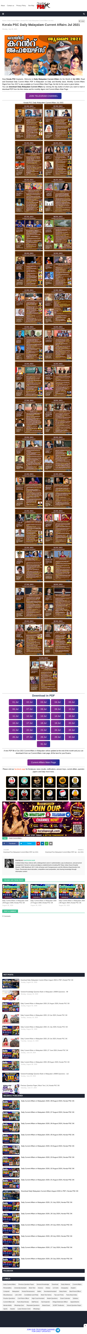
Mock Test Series (46, 1295)
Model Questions (52, 1298)
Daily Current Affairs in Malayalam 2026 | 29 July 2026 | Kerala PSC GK (46, 1225)
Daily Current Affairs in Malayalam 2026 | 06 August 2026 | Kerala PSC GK (72, 902)
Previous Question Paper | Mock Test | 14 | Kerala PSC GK (40, 1085)
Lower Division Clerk (24, 1309)
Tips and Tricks (59, 1295)
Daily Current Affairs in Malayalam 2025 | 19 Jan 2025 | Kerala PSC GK (44, 1015)
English (73, 1288)
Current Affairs (77, 1284)
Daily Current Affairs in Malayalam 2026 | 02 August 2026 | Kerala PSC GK (47, 1168)
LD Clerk (55, 1288)
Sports (5, 1309)
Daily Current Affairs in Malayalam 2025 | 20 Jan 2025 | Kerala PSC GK (44, 1038)
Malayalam (15, 1291)
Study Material (65, 1284)
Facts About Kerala (23, 1302)
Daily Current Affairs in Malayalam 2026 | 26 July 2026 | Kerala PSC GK (46, 1259)
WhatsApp (36, 1309)
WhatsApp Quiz (19, 1305)
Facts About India (71, 1295)
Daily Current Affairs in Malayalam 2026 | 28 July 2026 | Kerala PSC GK (46, 1236)
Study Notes (63, 1291)
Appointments (74, 1302)
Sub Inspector (45, 1302)
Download (55, 1284)
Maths (39, 1291)
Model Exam (46, 1305)
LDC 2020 (18, 1295)
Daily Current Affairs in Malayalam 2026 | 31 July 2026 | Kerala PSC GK (44, 1027)
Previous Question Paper (26, 1284)
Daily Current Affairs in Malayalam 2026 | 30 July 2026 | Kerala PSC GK (46, 1213)
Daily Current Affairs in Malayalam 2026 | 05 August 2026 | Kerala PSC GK (47, 1135)
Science (40, 1288)
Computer (6, 1291)
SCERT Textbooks (58, 1305)
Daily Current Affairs (13, 20)
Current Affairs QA (8, 1302)
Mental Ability (7, 1305)
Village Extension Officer (60, 1302)
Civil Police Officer (23, 1298)
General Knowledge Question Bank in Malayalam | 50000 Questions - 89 (44, 992)
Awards (12, 1309)
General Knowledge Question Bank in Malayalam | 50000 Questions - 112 (45, 1074)
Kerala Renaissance (28, 1291)
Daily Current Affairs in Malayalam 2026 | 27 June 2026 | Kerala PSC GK (44, 1050)
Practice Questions (9, 1298)
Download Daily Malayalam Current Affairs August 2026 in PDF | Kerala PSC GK (47, 980)
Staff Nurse (35, 1302)
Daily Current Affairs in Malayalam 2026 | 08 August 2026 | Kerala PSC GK (15, 902)
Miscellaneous (7, 1295)
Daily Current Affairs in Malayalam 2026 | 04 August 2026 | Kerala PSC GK (47, 1146)
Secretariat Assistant (50, 1291)
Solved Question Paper (74, 1305)
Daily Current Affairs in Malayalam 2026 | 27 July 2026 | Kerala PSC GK (46, 1247)
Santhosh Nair (29, 860)
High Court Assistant (38, 1298)
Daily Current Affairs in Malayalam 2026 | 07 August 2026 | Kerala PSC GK (43, 902)
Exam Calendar (65, 1298)
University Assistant (20, 1288)
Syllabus (75, 1298)
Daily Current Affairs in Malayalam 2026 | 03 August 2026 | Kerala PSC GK (47, 1157)
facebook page (19, 769)
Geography (64, 1288)
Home (4, 20)
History (48, 1288)
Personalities (7, 1288)
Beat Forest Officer (75, 1291)
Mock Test (32, 1288)
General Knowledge (43, 1284)
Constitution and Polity (31, 1295)
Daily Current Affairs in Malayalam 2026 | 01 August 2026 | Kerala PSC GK (45, 1003)
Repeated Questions (33, 1305)
